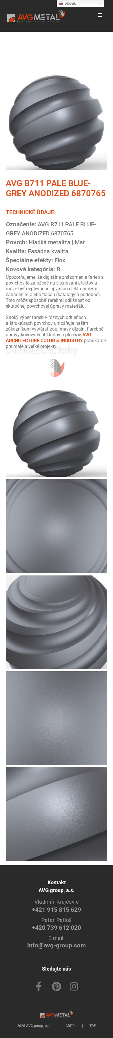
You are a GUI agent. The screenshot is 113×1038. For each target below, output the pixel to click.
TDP (93, 1026)
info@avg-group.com (56, 945)
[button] (84, 16)
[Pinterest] (56, 986)
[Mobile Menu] (100, 15)
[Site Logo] (36, 16)
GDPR (70, 1026)
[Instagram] (74, 986)
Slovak (69, 3)
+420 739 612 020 (56, 927)
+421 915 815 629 (56, 909)
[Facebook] (38, 986)
